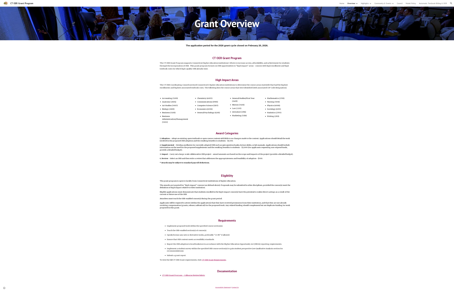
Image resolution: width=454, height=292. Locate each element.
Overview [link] (351, 3)
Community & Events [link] (382, 3)
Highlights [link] (365, 3)
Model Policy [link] (411, 3)
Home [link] (341, 3)
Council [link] (400, 3)
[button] (451, 3)
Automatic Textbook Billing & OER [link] (433, 3)
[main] (227, 23)
